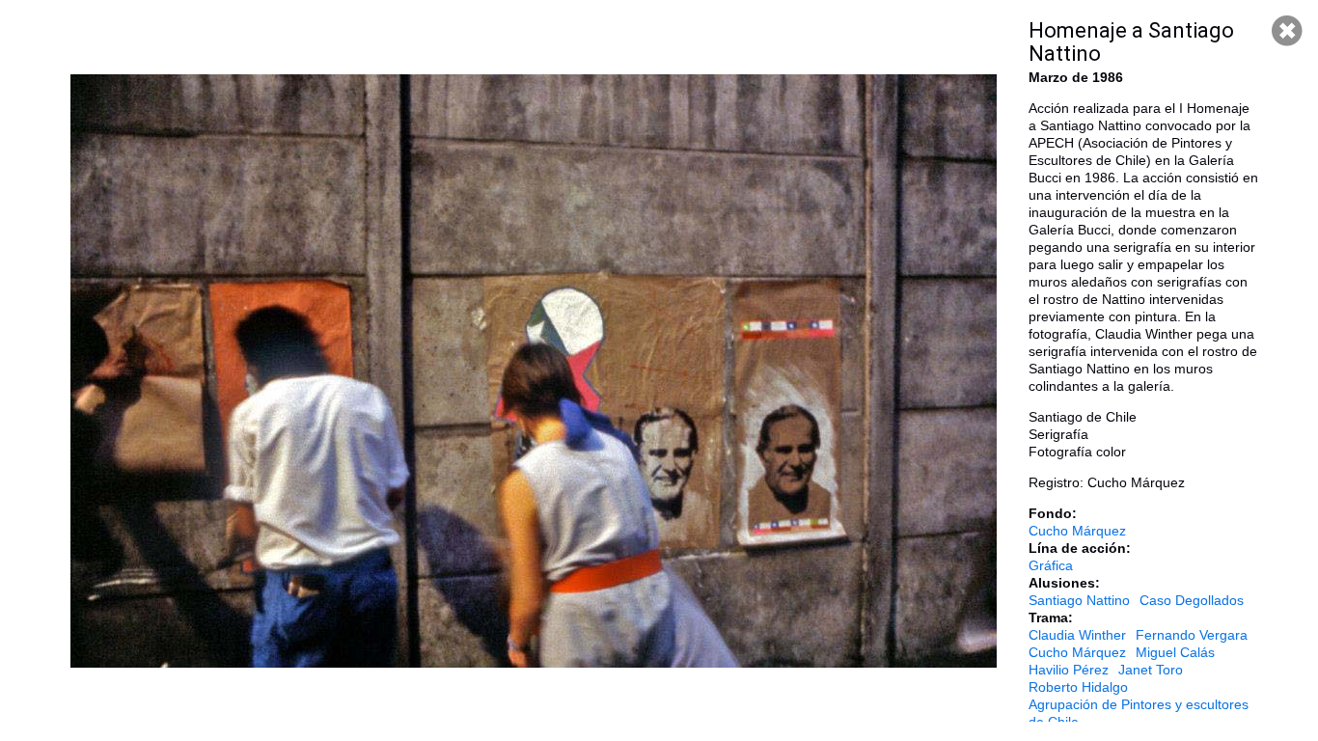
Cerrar (1287, 31)
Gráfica (1051, 565)
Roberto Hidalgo (1078, 687)
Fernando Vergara (1192, 635)
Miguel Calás (1175, 652)
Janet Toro (1150, 669)
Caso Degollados (1192, 600)
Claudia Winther (1077, 635)
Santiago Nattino (1079, 600)
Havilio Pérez (1069, 669)
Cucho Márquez (1077, 530)
